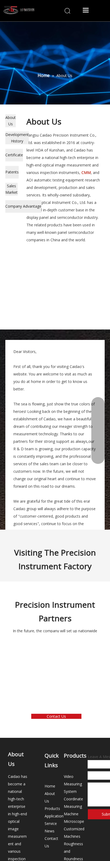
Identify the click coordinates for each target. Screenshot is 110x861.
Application (54, 816)
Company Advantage (23, 206)
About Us (10, 120)
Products (52, 808)
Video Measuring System (73, 784)
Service (51, 823)
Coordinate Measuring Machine (73, 806)
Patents (12, 171)
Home (50, 786)
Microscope (74, 821)
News (49, 830)
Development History (17, 138)
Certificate (14, 154)
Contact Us (56, 716)
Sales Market (11, 189)
